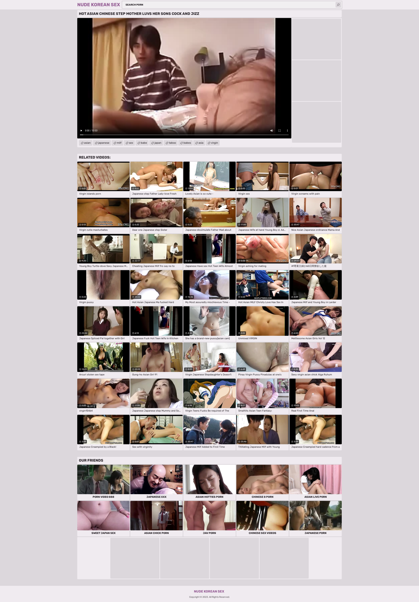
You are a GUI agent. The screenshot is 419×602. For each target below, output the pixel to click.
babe (144, 142)
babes (187, 142)
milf (119, 142)
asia (201, 142)
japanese (103, 142)
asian (87, 142)
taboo (172, 142)
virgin (214, 142)
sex (131, 142)
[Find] (338, 5)
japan (158, 142)
